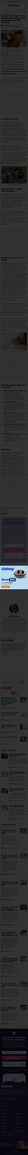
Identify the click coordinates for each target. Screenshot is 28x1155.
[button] (25, 567)
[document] (14, 577)
